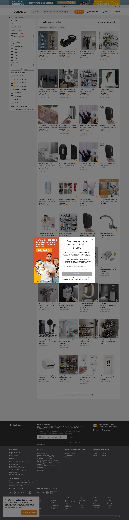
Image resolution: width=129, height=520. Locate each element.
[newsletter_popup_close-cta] (92, 239)
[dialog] (64, 260)
